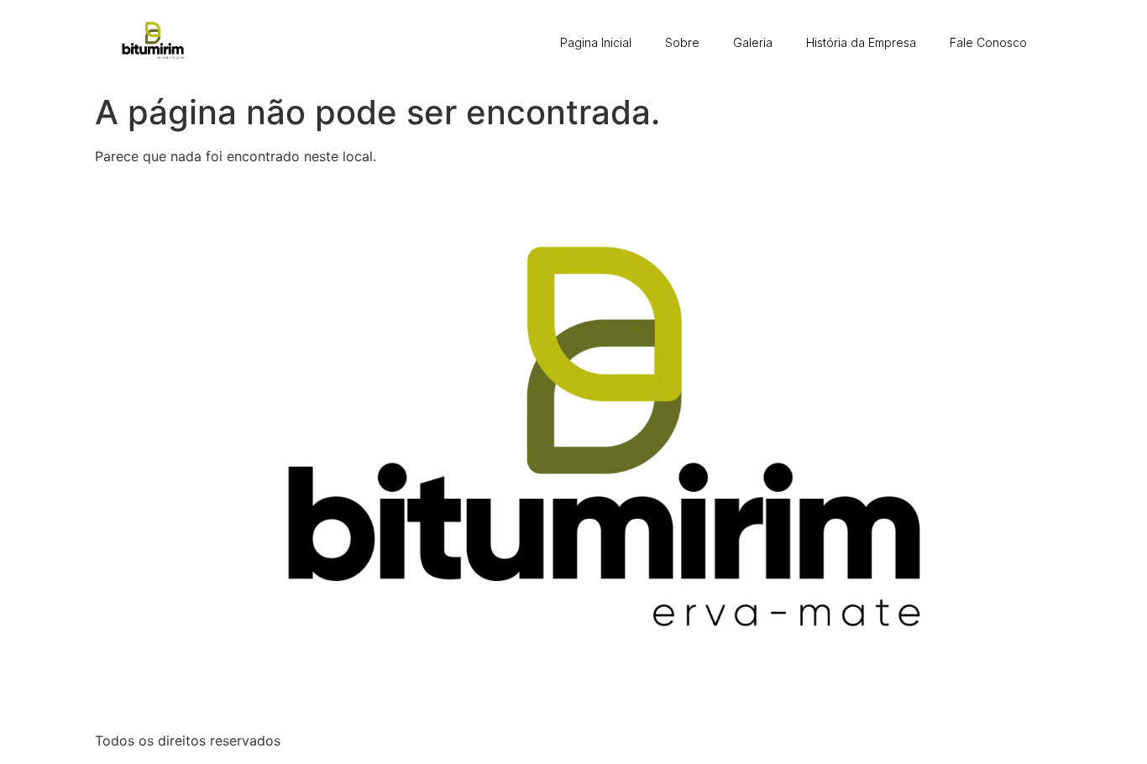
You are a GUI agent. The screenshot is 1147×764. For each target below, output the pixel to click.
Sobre (682, 42)
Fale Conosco (988, 42)
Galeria (753, 42)
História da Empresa (861, 42)
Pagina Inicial (595, 42)
